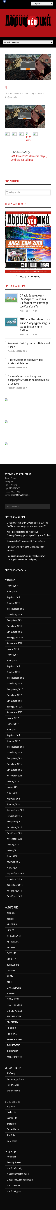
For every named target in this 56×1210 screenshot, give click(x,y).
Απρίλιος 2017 (13, 735)
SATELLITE (11, 953)
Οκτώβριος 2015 (14, 833)
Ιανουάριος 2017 (14, 752)
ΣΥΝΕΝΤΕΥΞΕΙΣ (13, 1045)
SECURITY (11, 959)
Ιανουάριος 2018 (14, 683)
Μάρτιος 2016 (13, 804)
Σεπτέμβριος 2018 (15, 637)
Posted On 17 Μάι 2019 (17, 351)
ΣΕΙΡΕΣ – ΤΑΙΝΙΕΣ (14, 1039)
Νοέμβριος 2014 (14, 891)
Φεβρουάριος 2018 (15, 678)
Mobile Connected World (18, 1174)
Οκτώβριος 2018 (14, 632)
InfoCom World (13, 1185)
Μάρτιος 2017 (13, 741)
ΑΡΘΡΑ (10, 976)
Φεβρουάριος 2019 (15, 609)
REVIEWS (11, 947)
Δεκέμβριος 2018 (15, 620)
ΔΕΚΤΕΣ (10, 982)
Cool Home (12, 1141)
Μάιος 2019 (12, 591)
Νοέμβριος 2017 (14, 695)
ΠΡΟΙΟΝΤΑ (11, 1028)
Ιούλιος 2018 (13, 649)
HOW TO (10, 930)
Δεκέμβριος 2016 (15, 758)
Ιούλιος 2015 (13, 844)
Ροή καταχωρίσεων (16, 1079)
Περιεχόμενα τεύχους (28, 276)
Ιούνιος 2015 (13, 850)
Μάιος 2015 (12, 856)
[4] (28, 67)
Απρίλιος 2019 (13, 597)
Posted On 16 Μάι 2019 (17, 368)
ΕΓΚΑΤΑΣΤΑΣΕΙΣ (14, 988)
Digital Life (11, 1112)
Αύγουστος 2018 (14, 643)
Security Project (14, 1162)
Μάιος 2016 (12, 793)
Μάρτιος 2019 (13, 603)
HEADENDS (12, 924)
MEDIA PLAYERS (14, 936)
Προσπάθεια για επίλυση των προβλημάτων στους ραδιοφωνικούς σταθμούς (29, 380)
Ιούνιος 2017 (13, 724)
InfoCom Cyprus (14, 1191)
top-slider (11, 970)
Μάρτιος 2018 (13, 672)
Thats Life (11, 1124)
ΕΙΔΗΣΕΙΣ (11, 993)
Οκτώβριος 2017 (14, 701)
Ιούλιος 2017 (13, 718)
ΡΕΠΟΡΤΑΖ (12, 1034)
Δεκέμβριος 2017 (15, 689)
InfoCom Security (14, 1168)
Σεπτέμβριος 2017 (15, 706)
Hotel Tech (11, 1156)
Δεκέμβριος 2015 (15, 821)
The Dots (11, 1135)
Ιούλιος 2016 (13, 781)
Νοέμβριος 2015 (14, 827)
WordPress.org (13, 1090)
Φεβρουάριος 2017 (15, 747)
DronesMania (13, 1129)
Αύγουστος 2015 (14, 839)
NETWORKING (13, 941)
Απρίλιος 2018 (13, 666)
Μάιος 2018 (12, 660)
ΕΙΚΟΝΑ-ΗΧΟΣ (13, 999)
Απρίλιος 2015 (13, 862)
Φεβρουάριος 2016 (15, 810)
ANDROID (11, 913)
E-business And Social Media (20, 1179)
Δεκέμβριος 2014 (15, 885)
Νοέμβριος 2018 (14, 626)
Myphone (11, 1106)
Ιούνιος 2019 (13, 586)
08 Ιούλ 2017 (22, 93)
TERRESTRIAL (13, 965)
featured (10, 919)
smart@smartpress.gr (20, 495)
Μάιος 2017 (12, 729)
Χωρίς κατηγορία (14, 1057)
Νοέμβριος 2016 (14, 764)
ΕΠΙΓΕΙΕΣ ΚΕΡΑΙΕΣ (14, 1011)
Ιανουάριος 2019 (14, 614)
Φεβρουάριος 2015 (15, 873)
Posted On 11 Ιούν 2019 (29, 311)
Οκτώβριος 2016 (14, 770)
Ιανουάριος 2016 (14, 816)
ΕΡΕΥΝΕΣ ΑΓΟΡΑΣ (15, 1016)
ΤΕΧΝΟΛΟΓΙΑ (12, 1051)
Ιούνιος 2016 (13, 787)
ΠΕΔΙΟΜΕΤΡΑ (13, 1022)
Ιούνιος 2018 (13, 655)
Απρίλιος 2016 (13, 798)
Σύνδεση (11, 1073)
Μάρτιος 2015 (13, 867)
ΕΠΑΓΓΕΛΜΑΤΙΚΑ (14, 1005)
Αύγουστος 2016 (14, 775)
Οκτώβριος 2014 (14, 896)
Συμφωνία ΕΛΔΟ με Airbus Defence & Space (26, 541)
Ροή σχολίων (13, 1085)
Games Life (12, 1118)
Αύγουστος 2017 (14, 712)
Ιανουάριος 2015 (14, 879)
